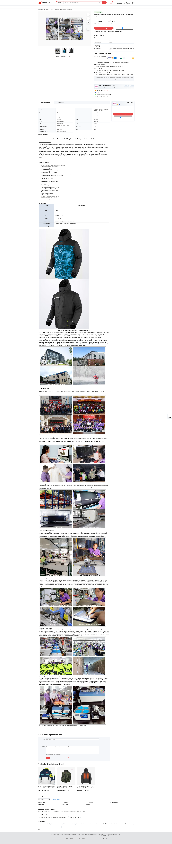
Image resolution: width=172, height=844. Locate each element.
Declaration (100, 838)
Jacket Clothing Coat (128, 823)
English (54, 835)
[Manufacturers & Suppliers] (45, 2)
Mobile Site (115, 834)
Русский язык (74, 835)
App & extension (118, 7)
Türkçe (112, 835)
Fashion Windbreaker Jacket (45, 817)
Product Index (109, 834)
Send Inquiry (104, 28)
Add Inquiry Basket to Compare (64, 56)
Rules (133, 7)
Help (110, 7)
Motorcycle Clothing (114, 802)
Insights (120, 834)
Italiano (79, 835)
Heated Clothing (65, 802)
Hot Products (53, 834)
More (39, 829)
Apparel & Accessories (45, 9)
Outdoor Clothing (65, 804)
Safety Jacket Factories (44, 823)
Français (68, 835)
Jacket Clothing (105, 823)
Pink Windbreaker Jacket (74, 817)
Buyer (103, 7)
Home (39, 9)
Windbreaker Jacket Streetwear (59, 817)
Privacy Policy (106, 838)
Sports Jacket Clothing (43, 827)
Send (48, 757)
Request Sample (118, 31)
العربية (93, 835)
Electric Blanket (41, 804)
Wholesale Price (88, 834)
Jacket (52, 9)
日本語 (101, 835)
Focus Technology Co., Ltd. (77, 838)
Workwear (88, 804)
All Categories (42, 7)
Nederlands (88, 835)
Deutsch (83, 835)
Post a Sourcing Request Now (75, 758)
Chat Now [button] (125, 28)
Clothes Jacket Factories (56, 823)
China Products (60, 834)
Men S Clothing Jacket (94, 823)
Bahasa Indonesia (123, 835)
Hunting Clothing (41, 802)
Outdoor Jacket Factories (81, 823)
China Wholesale (80, 834)
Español (58, 835)
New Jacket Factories (68, 823)
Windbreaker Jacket (58, 9)
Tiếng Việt (117, 835)
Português (64, 835)
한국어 (97, 835)
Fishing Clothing (89, 802)
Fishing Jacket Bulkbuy (56, 827)
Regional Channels (101, 834)
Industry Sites (94, 834)
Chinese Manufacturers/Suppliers (70, 834)
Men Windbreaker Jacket (67, 9)
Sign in (133, 3)
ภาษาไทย (108, 835)
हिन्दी (104, 835)
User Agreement (93, 838)
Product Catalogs (56, 799)
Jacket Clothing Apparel (116, 823)
